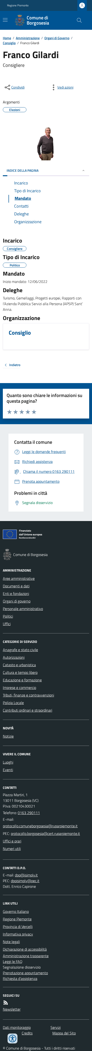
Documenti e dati (16, 586)
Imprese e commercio (19, 687)
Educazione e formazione (22, 680)
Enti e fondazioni (16, 593)
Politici (8, 616)
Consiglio (9, 42)
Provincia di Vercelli (18, 926)
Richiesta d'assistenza (20, 978)
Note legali (11, 941)
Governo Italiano (16, 911)
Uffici (7, 624)
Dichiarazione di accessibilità (25, 949)
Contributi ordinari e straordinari (27, 710)
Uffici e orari (12, 841)
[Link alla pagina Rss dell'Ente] (5, 1002)
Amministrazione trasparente (26, 956)
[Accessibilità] (12, 1038)
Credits (27, 1033)
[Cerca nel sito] (77, 20)
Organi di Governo (56, 37)
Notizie (8, 736)
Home (7, 37)
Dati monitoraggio (17, 1027)
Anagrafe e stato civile (20, 650)
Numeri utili (12, 848)
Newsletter (12, 1009)
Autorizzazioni (14, 657)
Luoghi (8, 762)
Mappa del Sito (64, 1033)
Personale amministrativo (23, 608)
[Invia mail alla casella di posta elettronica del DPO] (26, 875)
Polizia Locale (13, 702)
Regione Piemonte (18, 5)
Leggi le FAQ (12, 961)
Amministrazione (28, 37)
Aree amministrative (19, 578)
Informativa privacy (18, 934)
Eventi (8, 770)
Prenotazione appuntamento (25, 973)
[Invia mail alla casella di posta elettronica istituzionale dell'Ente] (40, 826)
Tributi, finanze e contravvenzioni (28, 695)
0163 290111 (29, 813)
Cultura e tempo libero (20, 672)
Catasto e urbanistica (19, 665)
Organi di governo (16, 601)
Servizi (55, 1027)
